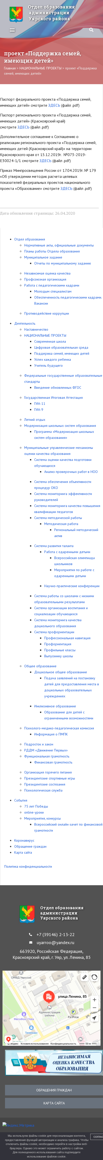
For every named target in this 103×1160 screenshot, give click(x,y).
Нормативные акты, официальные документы (59, 245)
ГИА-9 (38, 409)
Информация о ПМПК (51, 734)
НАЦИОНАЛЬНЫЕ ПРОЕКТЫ (45, 335)
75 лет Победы (36, 806)
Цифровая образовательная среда (61, 347)
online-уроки (34, 812)
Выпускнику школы (58, 656)
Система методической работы (58, 517)
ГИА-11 (39, 403)
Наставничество (36, 329)
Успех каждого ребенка (52, 359)
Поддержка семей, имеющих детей (61, 353)
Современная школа (50, 341)
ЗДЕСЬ (54, 105)
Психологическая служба (43, 790)
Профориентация (57, 644)
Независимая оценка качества (47, 273)
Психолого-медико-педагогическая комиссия (59, 728)
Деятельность (24, 323)
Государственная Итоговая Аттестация (53, 397)
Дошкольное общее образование (60, 672)
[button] (12, 30)
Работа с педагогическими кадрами (51, 285)
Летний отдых (34, 419)
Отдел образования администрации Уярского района (51, 13)
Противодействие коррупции (46, 313)
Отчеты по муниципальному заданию (62, 263)
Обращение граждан (30, 846)
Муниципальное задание (43, 257)
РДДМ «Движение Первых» (46, 750)
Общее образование (40, 666)
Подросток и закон (38, 744)
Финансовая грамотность (53, 762)
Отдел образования (29, 239)
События (20, 800)
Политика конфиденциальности (28, 866)
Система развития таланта (54, 546)
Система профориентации (54, 632)
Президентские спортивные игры (49, 778)
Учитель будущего (48, 365)
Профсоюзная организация (45, 279)
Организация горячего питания (48, 772)
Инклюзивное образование (55, 706)
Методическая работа (61, 524)
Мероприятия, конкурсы (42, 818)
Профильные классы (60, 650)
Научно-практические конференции (72, 586)
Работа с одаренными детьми (67, 552)
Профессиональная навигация (67, 638)
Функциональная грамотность (46, 756)
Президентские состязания (44, 784)
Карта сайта (23, 852)
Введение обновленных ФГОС (57, 387)
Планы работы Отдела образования (52, 251)
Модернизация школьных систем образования (60, 425)
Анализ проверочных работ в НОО (71, 471)
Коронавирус (24, 840)
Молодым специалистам (53, 291)
